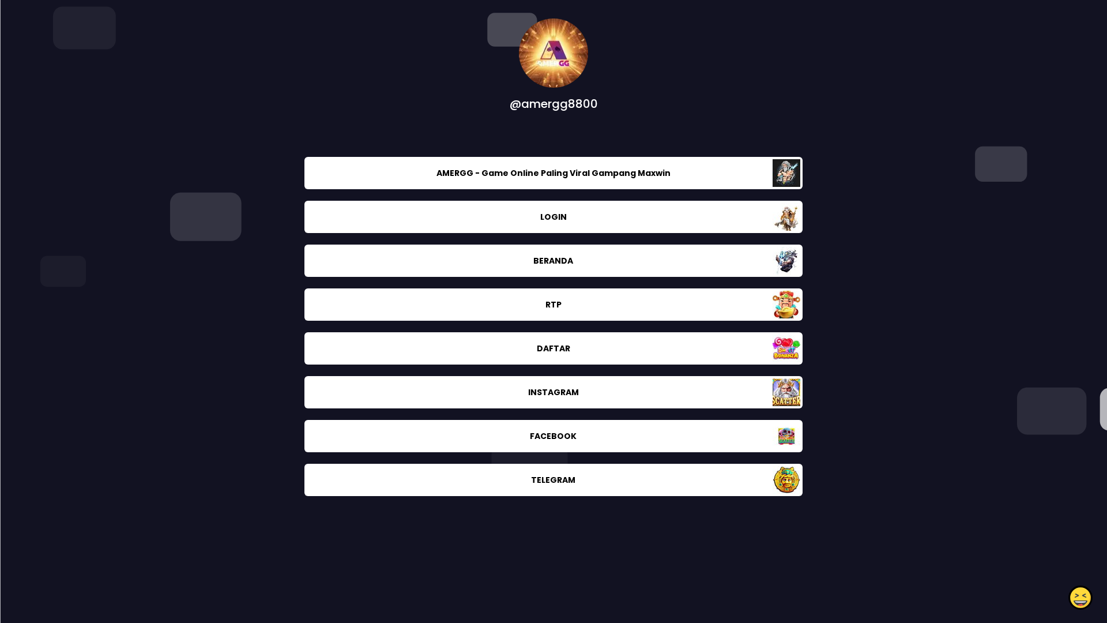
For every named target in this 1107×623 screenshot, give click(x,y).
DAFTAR (553, 348)
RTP (553, 304)
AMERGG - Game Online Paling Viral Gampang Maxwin (553, 173)
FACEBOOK (553, 436)
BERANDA (553, 261)
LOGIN (553, 217)
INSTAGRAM (553, 392)
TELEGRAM (553, 480)
